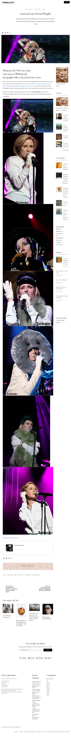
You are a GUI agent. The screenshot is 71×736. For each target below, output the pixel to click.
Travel (48, 695)
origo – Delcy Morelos (61, 280)
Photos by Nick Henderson (10, 538)
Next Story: (44, 588)
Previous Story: (11, 588)
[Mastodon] (5, 33)
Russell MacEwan (59, 238)
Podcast (48, 689)
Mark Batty (58, 229)
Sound (43, 9)
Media (45, 731)
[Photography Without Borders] (48, 609)
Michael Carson (59, 231)
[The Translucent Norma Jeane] (8, 608)
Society (48, 691)
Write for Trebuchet (65, 731)
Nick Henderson (29, 9)
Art (47, 680)
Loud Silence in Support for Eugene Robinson (36, 705)
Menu (66, 2)
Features (48, 684)
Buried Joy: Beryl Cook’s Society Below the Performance (66, 146)
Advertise (16, 731)
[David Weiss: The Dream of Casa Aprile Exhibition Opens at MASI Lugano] (34, 607)
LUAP (57, 235)
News (48, 686)
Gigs (15, 575)
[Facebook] (2, 33)
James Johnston (59, 233)
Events (48, 682)
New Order (20, 575)
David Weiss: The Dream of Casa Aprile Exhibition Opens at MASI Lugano (34, 617)
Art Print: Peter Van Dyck (65, 203)
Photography (28, 575)
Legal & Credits (40, 731)
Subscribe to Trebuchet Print (30, 731)
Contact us (21, 731)
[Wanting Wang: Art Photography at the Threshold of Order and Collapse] (21, 611)
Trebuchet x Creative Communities (54, 731)
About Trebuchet (50, 678)
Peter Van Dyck (59, 244)
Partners (48, 687)
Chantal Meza (59, 240)
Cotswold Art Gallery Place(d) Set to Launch (36, 686)
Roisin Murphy (36, 575)
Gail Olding (58, 242)
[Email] (8, 33)
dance (4, 575)
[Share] (10, 33)
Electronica (10, 575)
